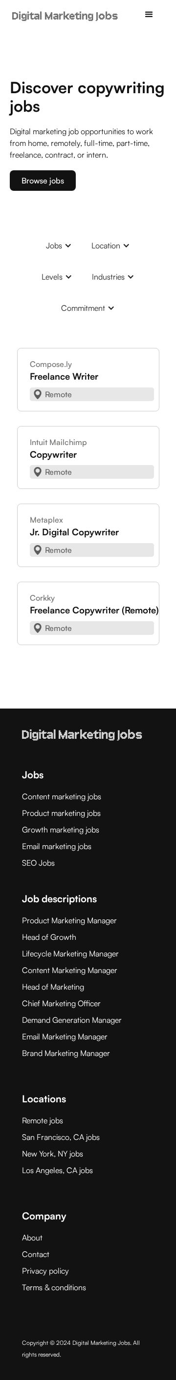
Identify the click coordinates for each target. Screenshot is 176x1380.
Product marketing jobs (61, 813)
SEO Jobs (38, 863)
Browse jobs (43, 180)
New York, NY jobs (52, 1153)
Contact (35, 1254)
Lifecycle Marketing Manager (70, 953)
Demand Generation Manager (72, 1020)
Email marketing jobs (56, 846)
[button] (149, 14)
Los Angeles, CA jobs (57, 1170)
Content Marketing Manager (69, 970)
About (32, 1237)
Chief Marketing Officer (61, 1003)
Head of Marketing (53, 987)
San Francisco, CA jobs (61, 1137)
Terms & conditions (54, 1287)
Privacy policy (45, 1271)
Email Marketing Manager (65, 1036)
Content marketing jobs (61, 796)
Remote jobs (42, 1120)
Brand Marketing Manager (66, 1053)
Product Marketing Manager (69, 920)
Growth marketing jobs (60, 829)
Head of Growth (49, 937)
